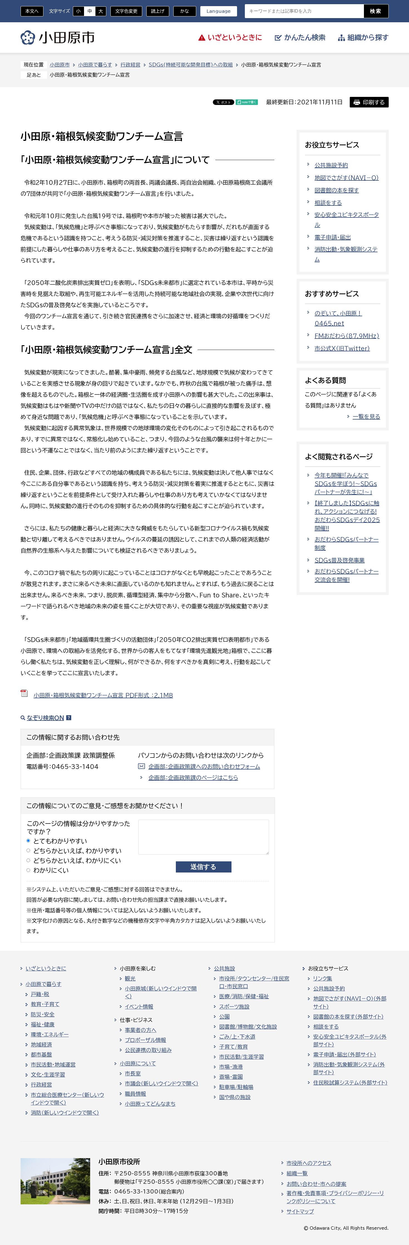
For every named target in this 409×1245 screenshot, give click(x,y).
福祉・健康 (43, 1024)
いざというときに (46, 968)
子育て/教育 (233, 1046)
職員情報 (135, 1093)
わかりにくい (51, 870)
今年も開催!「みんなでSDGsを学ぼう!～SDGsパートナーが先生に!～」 (346, 483)
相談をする (328, 202)
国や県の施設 (235, 1097)
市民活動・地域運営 (53, 1064)
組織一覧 (297, 1173)
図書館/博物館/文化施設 (248, 1026)
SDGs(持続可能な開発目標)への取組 (191, 64)
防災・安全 (43, 1014)
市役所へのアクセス (309, 1163)
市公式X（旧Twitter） (342, 348)
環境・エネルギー (50, 1034)
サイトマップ (300, 1211)
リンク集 (322, 978)
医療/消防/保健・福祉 (244, 996)
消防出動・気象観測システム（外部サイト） (349, 1068)
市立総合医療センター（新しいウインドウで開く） (67, 1098)
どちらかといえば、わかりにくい (77, 860)
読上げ (157, 11)
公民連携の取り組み (148, 1050)
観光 (130, 978)
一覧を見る (366, 416)
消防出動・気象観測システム (346, 254)
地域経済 (41, 1044)
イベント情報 (139, 1006)
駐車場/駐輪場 (236, 1087)
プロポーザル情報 (145, 1040)
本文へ (32, 11)
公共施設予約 (331, 165)
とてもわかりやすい (60, 841)
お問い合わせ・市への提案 (316, 1184)
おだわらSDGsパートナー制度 (347, 543)
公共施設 (224, 968)
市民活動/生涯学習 (241, 1056)
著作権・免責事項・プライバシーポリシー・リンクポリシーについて (335, 1197)
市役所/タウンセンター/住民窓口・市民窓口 (254, 982)
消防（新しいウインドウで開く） (65, 1112)
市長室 (133, 1073)
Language (218, 11)
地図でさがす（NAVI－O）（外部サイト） (349, 1002)
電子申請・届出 (333, 237)
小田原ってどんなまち (150, 1103)
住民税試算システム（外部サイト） (350, 1082)
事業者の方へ (140, 1030)
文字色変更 (126, 11)
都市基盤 (41, 1054)
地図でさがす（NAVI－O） (347, 177)
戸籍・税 (40, 994)
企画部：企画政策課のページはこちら (193, 777)
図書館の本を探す (337, 190)
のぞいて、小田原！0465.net (338, 318)
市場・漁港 (231, 1066)
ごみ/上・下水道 (237, 1036)
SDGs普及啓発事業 (340, 560)
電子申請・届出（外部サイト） (344, 1054)
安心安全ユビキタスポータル (347, 219)
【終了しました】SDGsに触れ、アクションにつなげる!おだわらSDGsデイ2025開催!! (347, 515)
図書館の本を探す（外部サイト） (348, 1016)
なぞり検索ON (45, 717)
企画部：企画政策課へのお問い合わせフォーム (204, 766)
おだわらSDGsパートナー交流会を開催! (347, 575)
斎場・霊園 (231, 1076)
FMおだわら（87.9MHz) (347, 336)
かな (181, 11)
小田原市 (57, 37)
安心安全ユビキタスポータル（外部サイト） (350, 1040)
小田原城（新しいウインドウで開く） (161, 992)
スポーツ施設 (234, 1006)
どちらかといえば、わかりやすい (77, 851)
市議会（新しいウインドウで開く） (161, 1083)
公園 (224, 1016)
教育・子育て (45, 1004)
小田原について (138, 1063)
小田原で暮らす (95, 64)
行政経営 (130, 64)
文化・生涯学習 (48, 1074)
